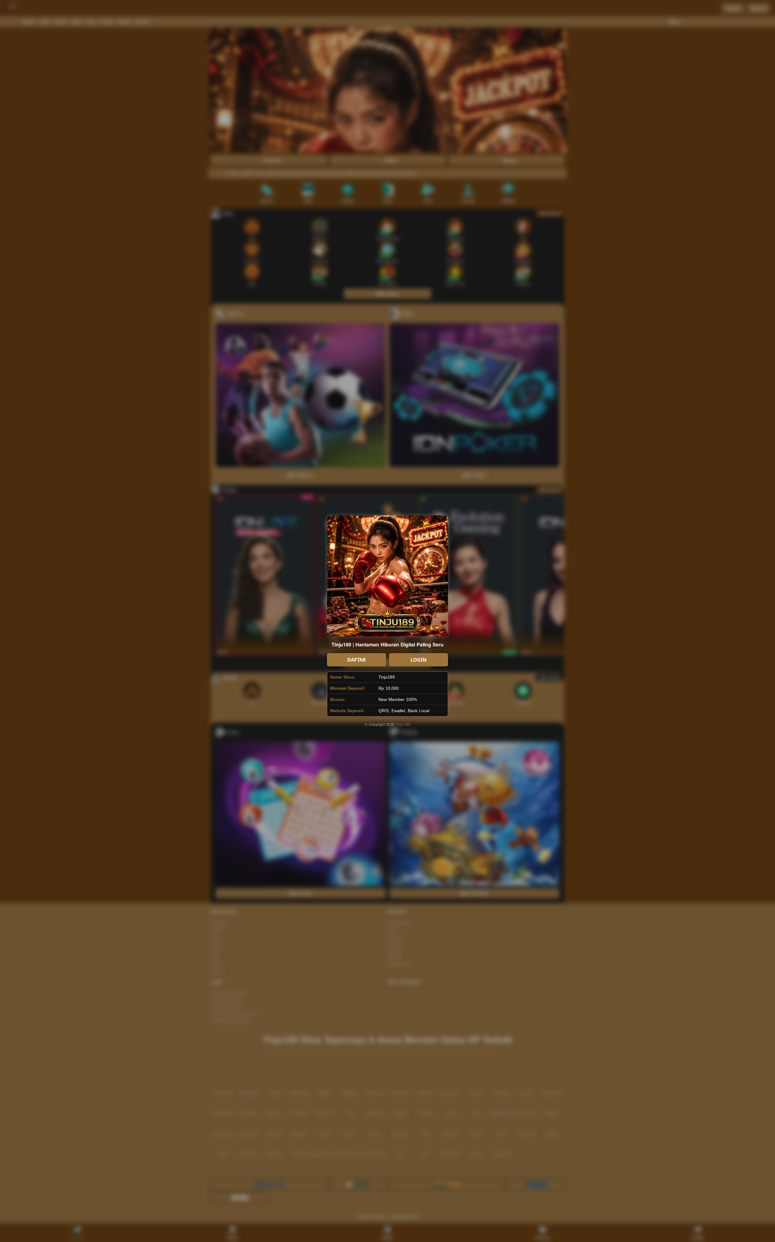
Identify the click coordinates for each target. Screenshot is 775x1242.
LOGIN (419, 659)
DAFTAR (356, 659)
